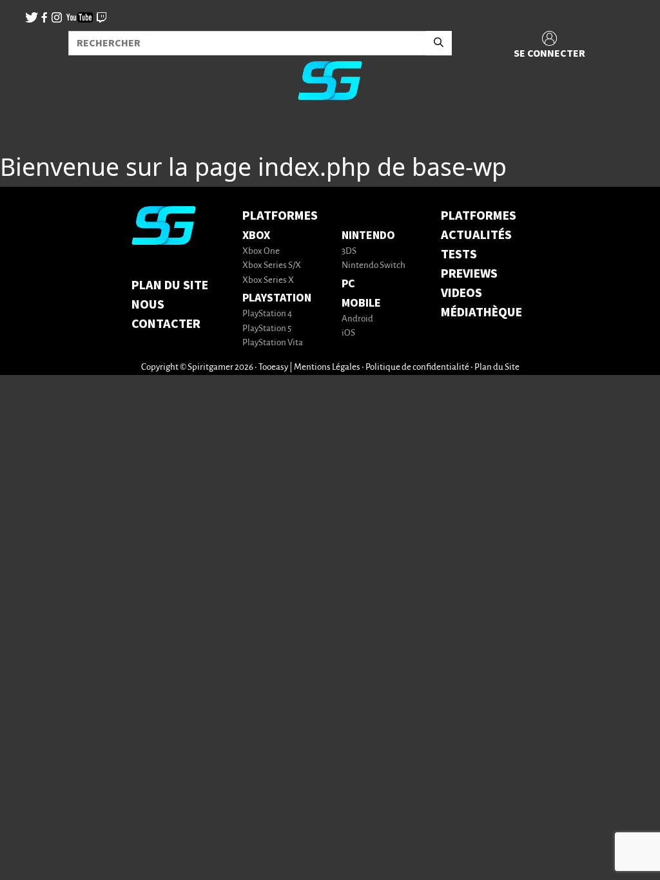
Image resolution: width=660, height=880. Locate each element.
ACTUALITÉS (476, 235)
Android (357, 319)
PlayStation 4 (267, 314)
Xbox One (261, 251)
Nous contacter (165, 314)
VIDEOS (461, 293)
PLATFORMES (478, 216)
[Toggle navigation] (26, 131)
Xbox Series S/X (271, 266)
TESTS (459, 254)
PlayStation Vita (272, 343)
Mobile (361, 303)
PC (348, 284)
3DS (349, 251)
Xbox (256, 235)
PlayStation (276, 298)
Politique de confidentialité (417, 367)
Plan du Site (169, 285)
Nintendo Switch (373, 266)
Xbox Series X (268, 280)
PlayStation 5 (266, 329)
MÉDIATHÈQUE (481, 312)
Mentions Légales (327, 367)
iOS (348, 333)
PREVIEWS (469, 274)
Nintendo (368, 235)
